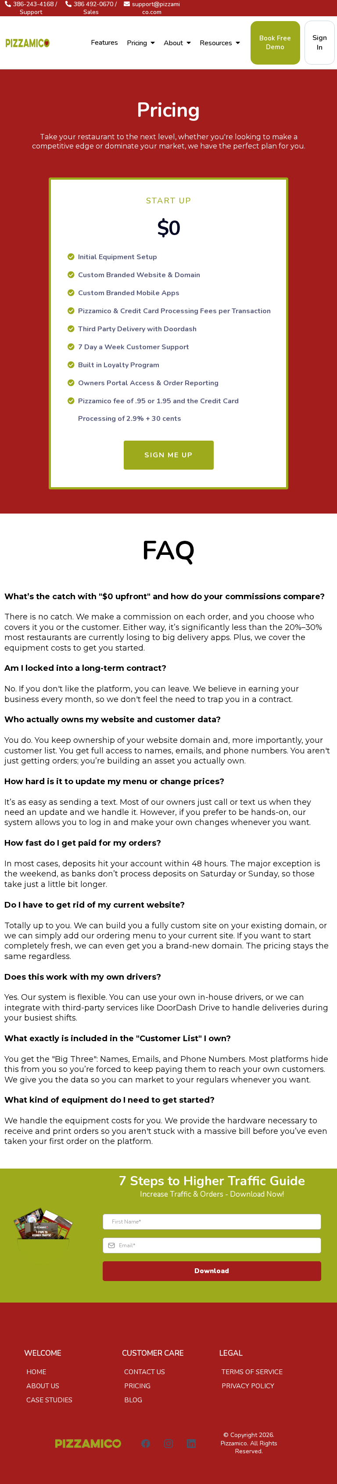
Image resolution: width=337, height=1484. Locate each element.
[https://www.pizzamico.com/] (28, 42)
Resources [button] (217, 43)
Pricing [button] (138, 43)
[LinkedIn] (191, 1443)
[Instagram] (168, 1443)
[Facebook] (145, 1443)
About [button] (174, 43)
